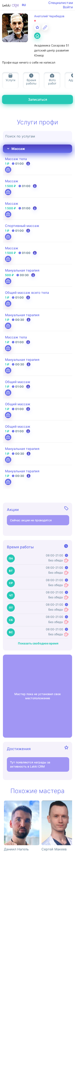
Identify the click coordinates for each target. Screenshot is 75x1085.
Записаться (37, 99)
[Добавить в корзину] (8, 170)
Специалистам (60, 3)
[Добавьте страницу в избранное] (37, 27)
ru (24, 5)
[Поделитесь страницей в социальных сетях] (45, 27)
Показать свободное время (38, 643)
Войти (68, 7)
